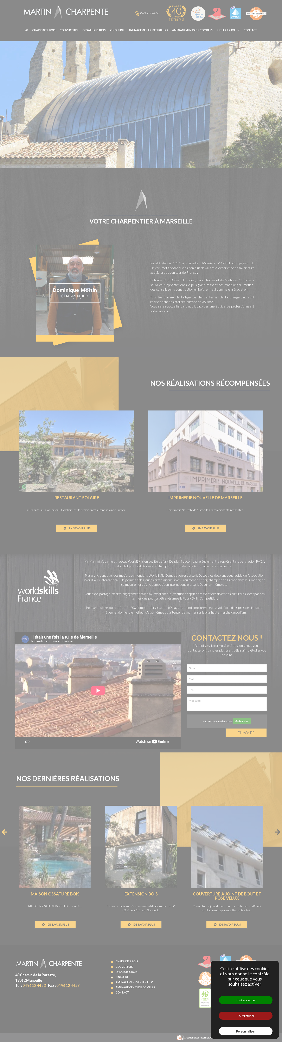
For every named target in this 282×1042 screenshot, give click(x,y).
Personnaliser (245, 1031)
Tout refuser (245, 1016)
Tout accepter (246, 1000)
